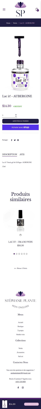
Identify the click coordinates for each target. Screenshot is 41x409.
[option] (20, 231)
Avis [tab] (22, 154)
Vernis (15, 23)
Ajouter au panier (31, 404)
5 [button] (24, 253)
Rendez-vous (20, 334)
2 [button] (16, 253)
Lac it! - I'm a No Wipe (20, 242)
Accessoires (20, 352)
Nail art (20, 356)
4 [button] (21, 253)
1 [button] (14, 253)
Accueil (20, 322)
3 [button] (19, 253)
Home (8, 23)
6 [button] (26, 253)
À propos (20, 330)
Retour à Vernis (22, 268)
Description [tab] (9, 154)
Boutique (20, 326)
